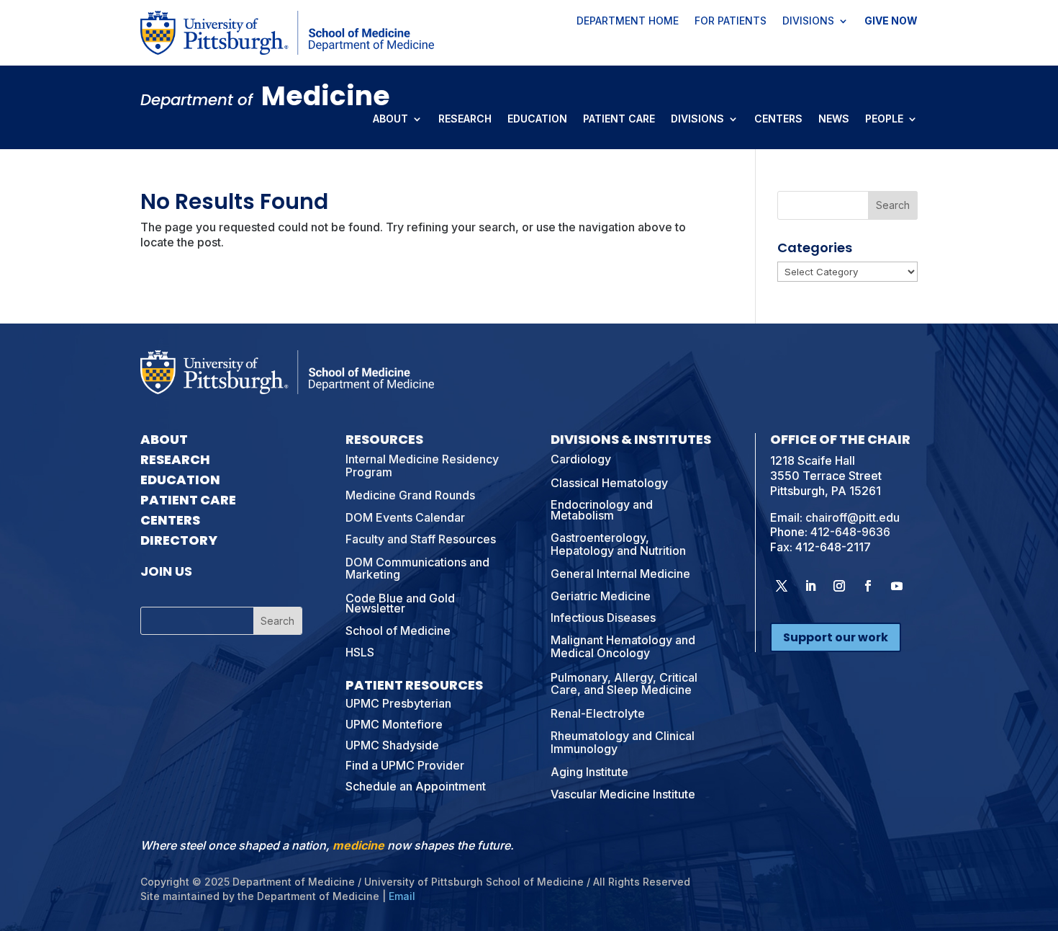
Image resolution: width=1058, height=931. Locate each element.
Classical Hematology (609, 483)
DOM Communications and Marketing (417, 568)
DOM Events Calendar (405, 517)
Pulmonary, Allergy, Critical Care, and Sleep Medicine (624, 684)
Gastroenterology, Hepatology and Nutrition (618, 544)
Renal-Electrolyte (598, 713)
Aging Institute (589, 772)
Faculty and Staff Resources (420, 539)
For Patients (731, 22)
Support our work (835, 637)
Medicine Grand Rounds (410, 495)
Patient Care (619, 120)
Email (402, 896)
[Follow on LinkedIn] (810, 585)
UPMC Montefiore (394, 724)
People (884, 120)
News (833, 120)
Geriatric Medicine (601, 596)
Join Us (166, 571)
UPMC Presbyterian (398, 703)
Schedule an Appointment (415, 786)
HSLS (359, 652)
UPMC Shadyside (392, 745)
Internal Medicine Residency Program (422, 465)
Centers (778, 120)
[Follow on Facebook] (868, 585)
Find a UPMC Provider (404, 765)
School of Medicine (398, 630)
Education (537, 120)
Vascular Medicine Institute (623, 794)
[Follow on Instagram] (839, 585)
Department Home (628, 22)
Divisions (808, 22)
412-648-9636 (850, 532)
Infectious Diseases (603, 617)
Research (465, 120)
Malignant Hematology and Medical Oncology (623, 646)
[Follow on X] (781, 585)
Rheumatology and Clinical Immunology (623, 742)
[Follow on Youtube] (896, 585)
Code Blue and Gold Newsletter (400, 603)
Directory (178, 540)
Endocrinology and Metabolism (602, 509)
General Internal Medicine (620, 573)
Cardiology (581, 459)
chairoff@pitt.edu (852, 517)
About (390, 120)
